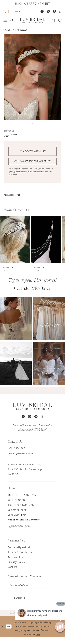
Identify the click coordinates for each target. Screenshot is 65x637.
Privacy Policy (16, 562)
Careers (13, 566)
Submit (19, 597)
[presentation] (15, 240)
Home (7, 30)
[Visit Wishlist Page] (59, 20)
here (38, 634)
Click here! (40, 429)
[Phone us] (4, 11)
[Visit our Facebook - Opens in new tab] (42, 11)
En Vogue (21, 30)
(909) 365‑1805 (16, 448)
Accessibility (15, 557)
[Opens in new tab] (16, 318)
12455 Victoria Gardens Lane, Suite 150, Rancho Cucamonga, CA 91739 (25, 469)
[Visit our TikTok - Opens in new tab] (60, 11)
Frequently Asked (19, 547)
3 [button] (34, 123)
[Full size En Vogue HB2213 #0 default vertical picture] (32, 77)
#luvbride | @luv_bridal (33, 288)
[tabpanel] (32, 77)
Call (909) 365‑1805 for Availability (32, 161)
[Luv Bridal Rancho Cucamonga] (32, 20)
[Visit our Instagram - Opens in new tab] (48, 11)
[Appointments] (53, 20)
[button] (15, 11)
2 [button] (32, 123)
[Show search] (12, 20)
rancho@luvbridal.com (20, 453)
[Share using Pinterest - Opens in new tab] (18, 195)
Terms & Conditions (20, 552)
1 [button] (30, 123)
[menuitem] (4, 11)
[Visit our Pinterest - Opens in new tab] (54, 11)
